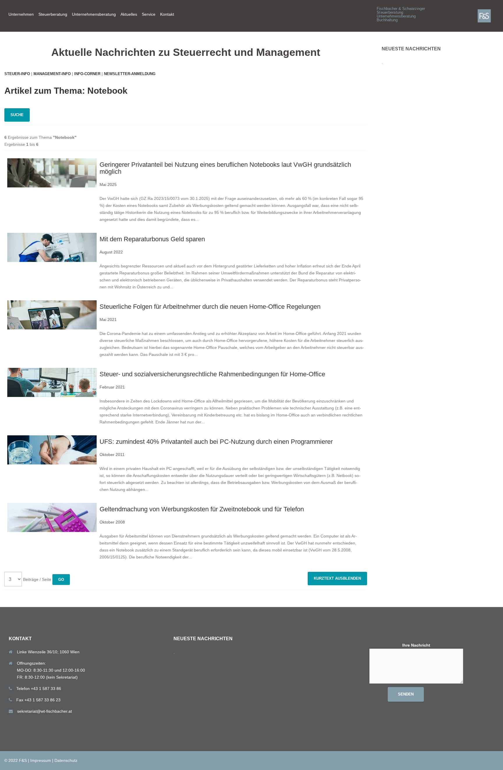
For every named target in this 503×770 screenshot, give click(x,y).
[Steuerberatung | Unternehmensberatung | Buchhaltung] (488, 15)
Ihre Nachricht (416, 645)
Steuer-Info (17, 74)
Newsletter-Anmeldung (129, 74)
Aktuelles (129, 14)
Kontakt (167, 14)
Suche (17, 115)
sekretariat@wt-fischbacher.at (44, 711)
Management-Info (52, 74)
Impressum (40, 760)
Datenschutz (65, 760)
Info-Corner (87, 74)
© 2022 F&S (15, 760)
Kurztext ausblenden (337, 578)
